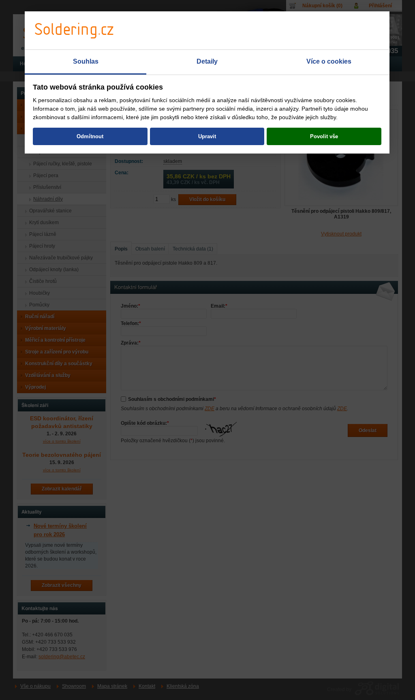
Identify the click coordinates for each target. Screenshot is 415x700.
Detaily (207, 61)
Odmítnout (90, 136)
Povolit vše (324, 136)
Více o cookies (328, 61)
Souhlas (85, 61)
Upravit (207, 136)
